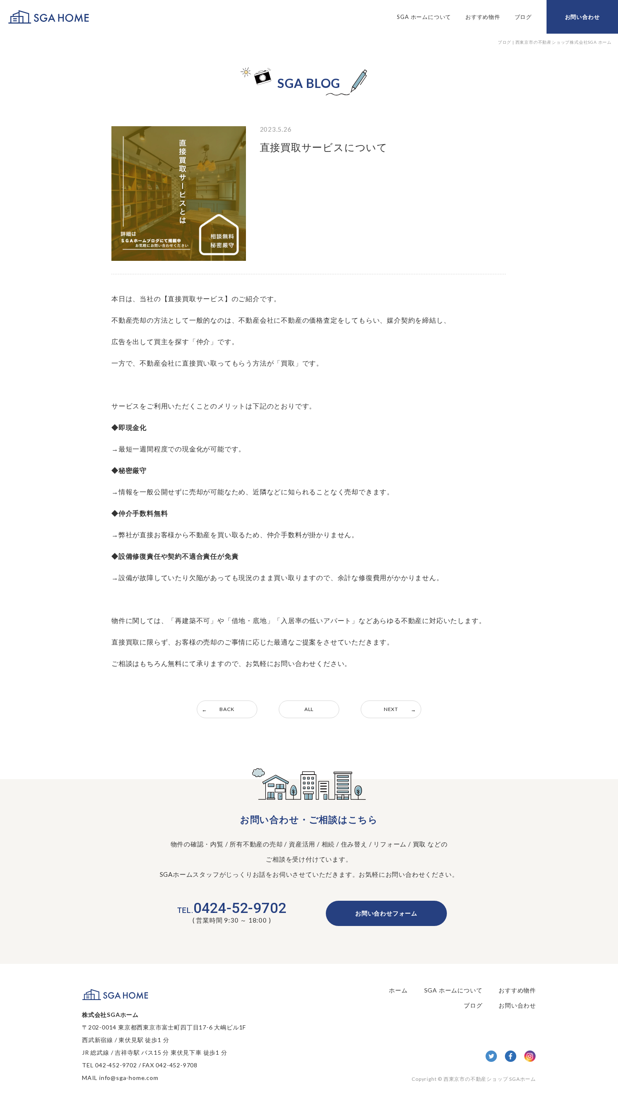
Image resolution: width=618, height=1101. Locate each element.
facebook (510, 1056)
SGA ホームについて (424, 16)
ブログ (523, 16)
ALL (309, 709)
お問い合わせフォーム (386, 913)
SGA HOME (48, 17)
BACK (226, 709)
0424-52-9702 (232, 908)
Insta (530, 1056)
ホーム (398, 990)
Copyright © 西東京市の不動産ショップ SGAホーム (474, 1079)
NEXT (391, 709)
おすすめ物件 (482, 16)
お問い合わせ (582, 16)
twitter (491, 1056)
